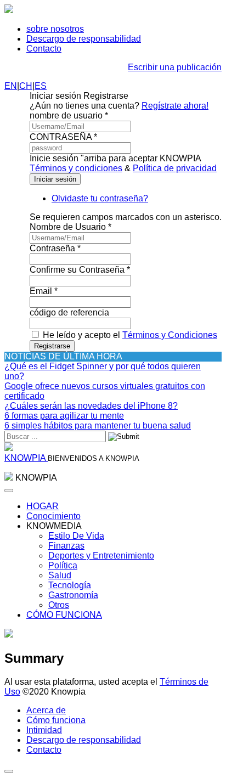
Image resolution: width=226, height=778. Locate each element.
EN (10, 86)
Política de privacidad (175, 168)
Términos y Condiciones (169, 335)
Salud (59, 575)
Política (62, 565)
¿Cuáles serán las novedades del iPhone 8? (91, 405)
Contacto (43, 48)
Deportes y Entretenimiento (101, 555)
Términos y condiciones (76, 168)
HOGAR (42, 506)
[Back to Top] (8, 771)
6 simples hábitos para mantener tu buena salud (97, 425)
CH (25, 86)
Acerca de (46, 710)
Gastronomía (73, 595)
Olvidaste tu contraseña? (100, 198)
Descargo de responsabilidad (83, 38)
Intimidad (44, 730)
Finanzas (66, 545)
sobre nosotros (55, 28)
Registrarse (52, 346)
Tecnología (69, 585)
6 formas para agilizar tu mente (64, 415)
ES (41, 86)
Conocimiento (53, 516)
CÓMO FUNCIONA (64, 614)
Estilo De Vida (76, 535)
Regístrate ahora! (175, 105)
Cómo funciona (56, 720)
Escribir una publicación (175, 67)
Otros (58, 605)
